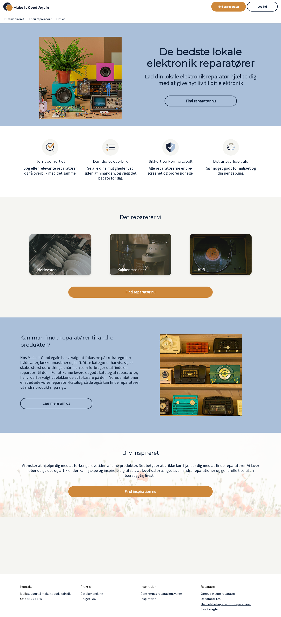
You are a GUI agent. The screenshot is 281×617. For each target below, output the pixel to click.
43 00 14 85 (34, 599)
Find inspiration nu (140, 491)
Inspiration (148, 599)
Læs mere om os (56, 403)
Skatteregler (210, 609)
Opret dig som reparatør (218, 593)
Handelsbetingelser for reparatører (226, 604)
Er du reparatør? (40, 19)
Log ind (262, 6)
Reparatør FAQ (211, 599)
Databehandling (91, 593)
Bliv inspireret (14, 19)
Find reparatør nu (201, 100)
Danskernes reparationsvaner (161, 593)
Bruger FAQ (88, 599)
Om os (60, 19)
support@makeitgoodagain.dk (49, 593)
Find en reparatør (228, 6)
